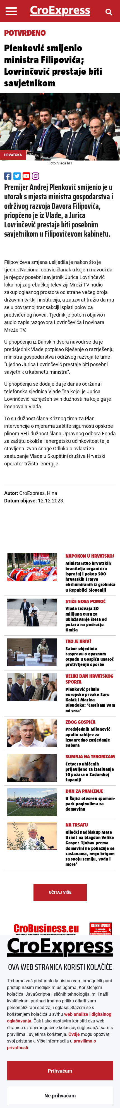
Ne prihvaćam (60, 1096)
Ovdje (74, 1034)
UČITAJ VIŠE (60, 892)
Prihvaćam (60, 1071)
